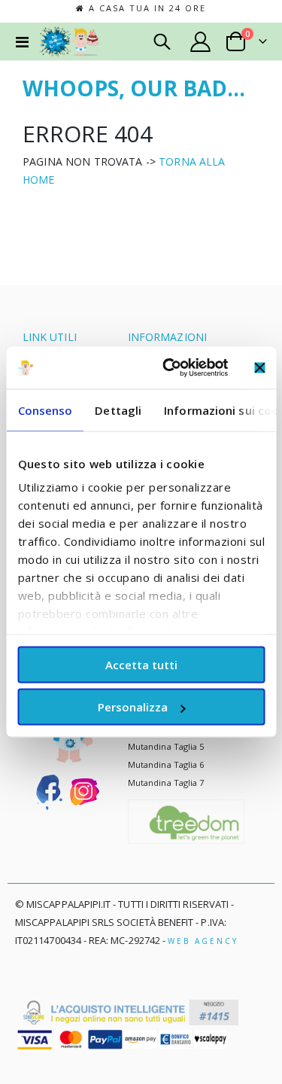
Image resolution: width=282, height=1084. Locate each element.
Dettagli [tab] (118, 409)
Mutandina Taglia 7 (166, 782)
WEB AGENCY (203, 941)
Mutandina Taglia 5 (166, 746)
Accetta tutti (141, 663)
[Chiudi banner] (259, 367)
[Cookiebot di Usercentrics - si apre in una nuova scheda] (170, 368)
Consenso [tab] (44, 409)
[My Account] (200, 42)
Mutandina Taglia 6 (166, 764)
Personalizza (133, 706)
